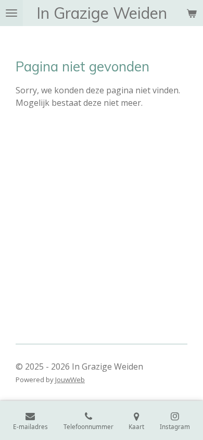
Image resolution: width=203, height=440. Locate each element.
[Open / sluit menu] (11, 13)
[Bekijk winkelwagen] (191, 13)
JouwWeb (70, 379)
